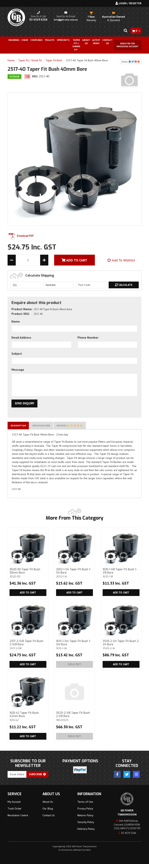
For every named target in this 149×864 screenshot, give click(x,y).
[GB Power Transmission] (16, 17)
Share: (125, 61)
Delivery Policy (86, 829)
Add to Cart (28, 592)
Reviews (62, 425)
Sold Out (74, 664)
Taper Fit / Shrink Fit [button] (76, 45)
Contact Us (107, 42)
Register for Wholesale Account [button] (128, 45)
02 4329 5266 (128, 833)
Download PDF (25, 235)
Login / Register (129, 3)
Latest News (96, 42)
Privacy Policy (85, 808)
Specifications (41, 425)
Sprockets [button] (63, 40)
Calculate (125, 285)
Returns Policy (85, 815)
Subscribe (36, 774)
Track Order (15, 808)
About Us (86, 42)
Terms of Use (85, 801)
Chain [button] (24, 40)
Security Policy (85, 822)
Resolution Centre (18, 815)
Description (18, 425)
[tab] (18, 425)
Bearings (14, 40)
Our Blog (47, 808)
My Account (14, 801)
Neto (88, 849)
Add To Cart (76, 260)
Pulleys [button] (49, 40)
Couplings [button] (36, 40)
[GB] (129, 80)
